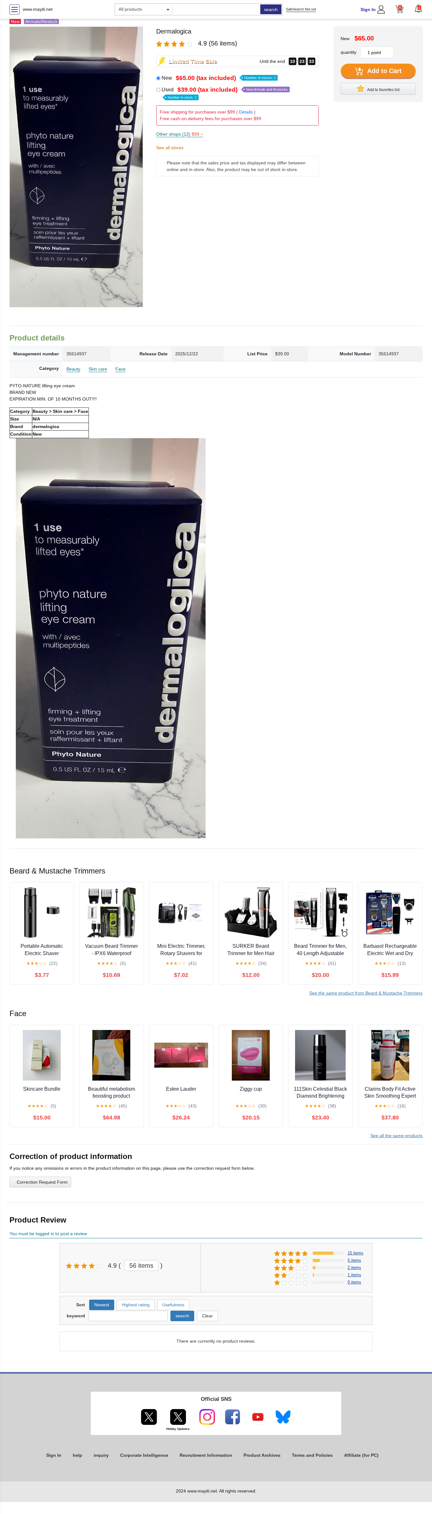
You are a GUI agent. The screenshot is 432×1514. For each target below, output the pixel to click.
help (77, 1455)
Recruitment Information (206, 1455)
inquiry (101, 1455)
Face (120, 368)
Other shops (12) (179, 134)
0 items (354, 1282)
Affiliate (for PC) (361, 1455)
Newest (101, 1304)
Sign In (368, 9)
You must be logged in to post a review (48, 1233)
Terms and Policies (312, 1455)
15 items (355, 1253)
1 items (354, 1274)
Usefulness (173, 1304)
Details (246, 111)
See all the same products (396, 1135)
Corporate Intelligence (144, 1455)
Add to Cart (384, 70)
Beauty (73, 368)
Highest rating (136, 1304)
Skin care (98, 368)
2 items (354, 1267)
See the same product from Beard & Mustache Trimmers (366, 993)
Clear (207, 1315)
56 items (141, 1265)
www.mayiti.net (37, 9)
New (219, 78)
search (271, 9)
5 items (354, 1260)
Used (225, 93)
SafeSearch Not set (301, 9)
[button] (418, 8)
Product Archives (262, 1455)
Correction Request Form (42, 1182)
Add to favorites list (383, 90)
